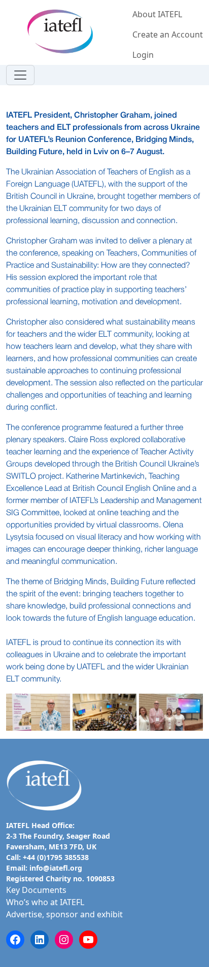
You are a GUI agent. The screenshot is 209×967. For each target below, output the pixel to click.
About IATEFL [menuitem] (157, 14)
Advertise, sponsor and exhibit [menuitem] (64, 914)
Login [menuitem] (143, 54)
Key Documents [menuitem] (36, 890)
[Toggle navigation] (20, 75)
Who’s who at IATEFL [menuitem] (45, 902)
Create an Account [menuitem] (167, 34)
